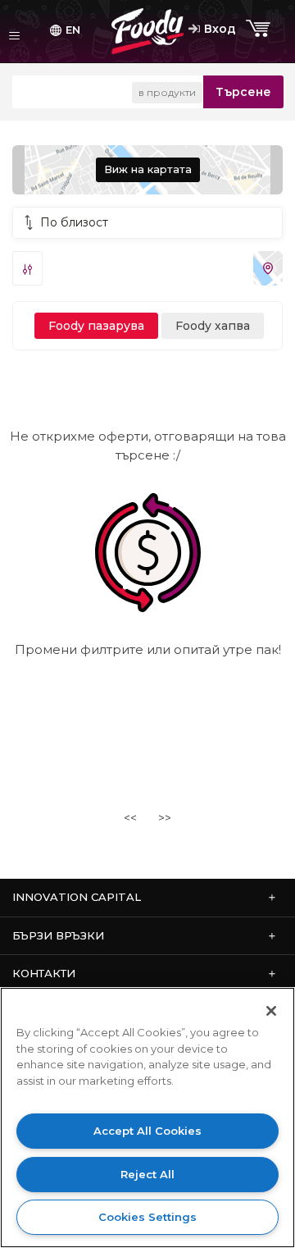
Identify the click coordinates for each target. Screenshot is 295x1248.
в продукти (167, 92)
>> (164, 818)
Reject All (147, 1174)
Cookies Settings (147, 1216)
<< (130, 818)
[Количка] (259, 29)
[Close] (271, 1011)
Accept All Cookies (147, 1130)
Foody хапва (212, 325)
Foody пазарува (96, 325)
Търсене (243, 92)
